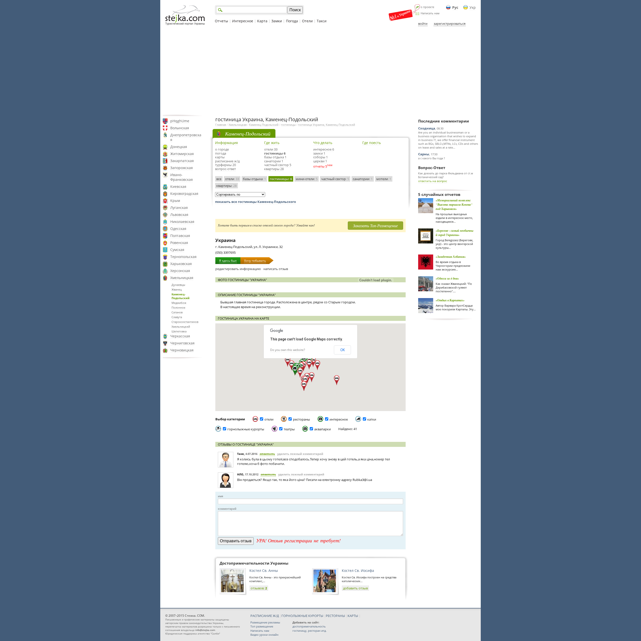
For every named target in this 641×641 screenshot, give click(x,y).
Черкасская (180, 336)
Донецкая (178, 146)
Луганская (179, 207)
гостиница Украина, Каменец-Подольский (326, 124)
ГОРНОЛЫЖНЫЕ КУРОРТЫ (302, 615)
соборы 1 (320, 157)
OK (342, 350)
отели (232, 179)
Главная (220, 124)
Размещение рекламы (265, 622)
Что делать (322, 142)
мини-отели (306, 179)
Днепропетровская (185, 137)
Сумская (177, 249)
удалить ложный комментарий (300, 454)
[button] (295, 370)
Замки (276, 21)
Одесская (178, 228)
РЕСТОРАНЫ (335, 615)
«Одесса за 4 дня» (447, 278)
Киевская (178, 186)
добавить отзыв (355, 588)
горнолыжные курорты (245, 429)
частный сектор (335, 179)
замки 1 (319, 153)
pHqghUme (179, 120)
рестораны (301, 419)
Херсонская (180, 270)
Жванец (177, 289)
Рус (455, 7)
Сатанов (177, 312)
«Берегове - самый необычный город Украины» (454, 232)
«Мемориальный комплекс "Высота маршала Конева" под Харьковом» (454, 204)
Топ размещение (261, 626)
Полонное (178, 307)
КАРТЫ (353, 615)
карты (220, 157)
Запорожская (181, 167)
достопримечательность (309, 626)
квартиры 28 (274, 169)
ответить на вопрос (432, 181)
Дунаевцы (178, 285)
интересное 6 (323, 149)
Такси (322, 21)
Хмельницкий (181, 326)
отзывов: (259, 588)
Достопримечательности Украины (254, 563)
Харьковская (181, 263)
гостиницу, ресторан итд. (309, 630)
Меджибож (179, 303)
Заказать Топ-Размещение (375, 225)
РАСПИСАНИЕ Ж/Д (264, 615)
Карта (262, 21)
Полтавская (180, 235)
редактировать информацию (238, 269)
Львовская (179, 214)
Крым (175, 200)
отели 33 (270, 149)
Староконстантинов (185, 322)
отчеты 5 (320, 166)
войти (422, 23)
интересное (339, 419)
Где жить (271, 142)
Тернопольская (183, 256)
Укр (472, 7)
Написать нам (430, 13)
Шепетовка (179, 331)
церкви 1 (320, 161)
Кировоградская (184, 193)
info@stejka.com (205, 630)
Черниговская (182, 343)
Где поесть (371, 142)
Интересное (242, 21)
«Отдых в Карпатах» (450, 300)
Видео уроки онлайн (264, 634)
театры (289, 429)
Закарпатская (182, 160)
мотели (383, 179)
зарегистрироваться (449, 23)
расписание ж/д (227, 161)
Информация (226, 142)
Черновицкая (182, 350)
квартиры (226, 185)
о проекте (427, 7)
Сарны (423, 154)
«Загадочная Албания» (451, 256)
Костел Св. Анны (263, 570)
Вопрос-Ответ (431, 167)
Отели (307, 21)
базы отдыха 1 (275, 157)
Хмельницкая (181, 277)
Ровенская (179, 242)
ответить (267, 454)
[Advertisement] (320, 71)
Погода (292, 21)
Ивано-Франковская (181, 177)
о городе (222, 149)
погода (220, 153)
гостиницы (288, 124)
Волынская (179, 127)
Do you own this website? (287, 350)
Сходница (426, 128)
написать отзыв (275, 269)
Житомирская (182, 153)
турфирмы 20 (225, 165)
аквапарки (322, 429)
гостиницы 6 (274, 153)
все (218, 179)
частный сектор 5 (277, 165)
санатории (363, 179)
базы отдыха (254, 179)
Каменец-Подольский (181, 296)
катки (371, 419)
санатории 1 (273, 161)
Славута (177, 317)
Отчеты (221, 21)
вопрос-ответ (225, 169)
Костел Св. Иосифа (358, 570)
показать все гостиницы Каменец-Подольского (255, 201)
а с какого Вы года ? (431, 158)
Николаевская (182, 221)
